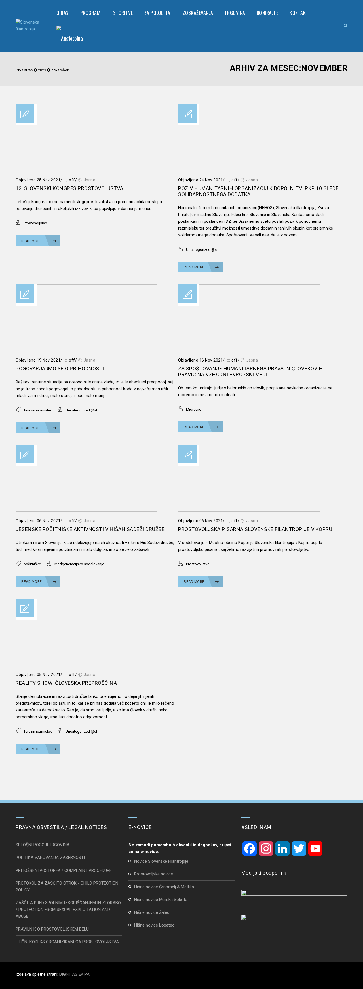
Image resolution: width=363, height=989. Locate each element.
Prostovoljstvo (35, 223)
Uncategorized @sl (202, 249)
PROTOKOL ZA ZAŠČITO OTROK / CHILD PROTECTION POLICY (67, 887)
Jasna (90, 180)
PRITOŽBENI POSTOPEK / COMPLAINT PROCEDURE (64, 870)
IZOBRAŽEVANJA (197, 12)
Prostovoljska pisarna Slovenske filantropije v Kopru (255, 529)
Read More (32, 241)
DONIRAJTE (267, 12)
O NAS (62, 12)
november (60, 70)
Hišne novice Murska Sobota (160, 899)
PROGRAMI (91, 12)
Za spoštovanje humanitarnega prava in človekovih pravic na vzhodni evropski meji (250, 371)
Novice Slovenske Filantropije (161, 861)
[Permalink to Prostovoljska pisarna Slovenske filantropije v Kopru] (249, 510)
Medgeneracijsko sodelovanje (79, 564)
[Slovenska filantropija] (30, 25)
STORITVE (123, 12)
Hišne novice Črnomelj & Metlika (164, 886)
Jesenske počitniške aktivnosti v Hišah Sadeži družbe (90, 529)
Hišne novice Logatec (154, 925)
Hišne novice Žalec (151, 912)
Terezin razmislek (38, 410)
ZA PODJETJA (157, 12)
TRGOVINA (235, 12)
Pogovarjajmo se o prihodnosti (60, 368)
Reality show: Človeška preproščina (66, 683)
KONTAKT (299, 12)
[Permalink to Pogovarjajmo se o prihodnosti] (86, 349)
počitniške (32, 564)
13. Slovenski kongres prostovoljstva (69, 188)
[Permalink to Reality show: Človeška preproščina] (86, 664)
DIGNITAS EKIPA (74, 974)
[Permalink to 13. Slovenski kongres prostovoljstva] (86, 169)
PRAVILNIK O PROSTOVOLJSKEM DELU (52, 929)
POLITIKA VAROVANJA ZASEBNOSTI (50, 857)
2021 (42, 70)
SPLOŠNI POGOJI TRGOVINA (42, 844)
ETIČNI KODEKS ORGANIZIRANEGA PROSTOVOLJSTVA (67, 941)
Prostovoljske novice (153, 874)
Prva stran (24, 70)
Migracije (193, 409)
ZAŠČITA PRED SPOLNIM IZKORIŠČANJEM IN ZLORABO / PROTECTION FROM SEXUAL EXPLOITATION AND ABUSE (68, 909)
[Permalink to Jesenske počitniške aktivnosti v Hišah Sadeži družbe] (86, 510)
